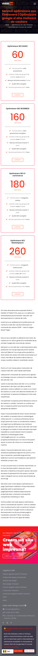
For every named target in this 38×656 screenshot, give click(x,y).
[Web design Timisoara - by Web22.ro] (7, 3)
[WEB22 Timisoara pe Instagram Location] (12, 623)
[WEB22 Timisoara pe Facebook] (4, 623)
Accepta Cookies (17, 651)
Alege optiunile (29, 651)
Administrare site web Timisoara (22, 25)
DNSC (5, 600)
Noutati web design (10, 581)
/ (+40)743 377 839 (11, 612)
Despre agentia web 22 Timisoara (15, 574)
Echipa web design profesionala (14, 577)
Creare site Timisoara (10, 590)
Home (7, 25)
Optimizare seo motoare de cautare (20, 27)
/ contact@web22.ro (12, 609)
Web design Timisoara (11, 584)
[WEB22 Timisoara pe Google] (8, 623)
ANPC (5, 597)
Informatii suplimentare (11, 647)
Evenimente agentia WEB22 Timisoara (16, 594)
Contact (17, 95)
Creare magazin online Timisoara (15, 587)
